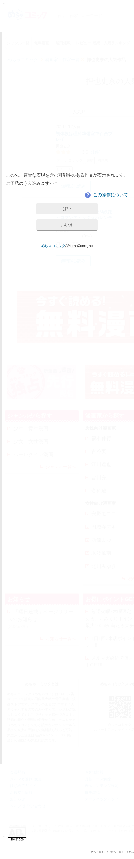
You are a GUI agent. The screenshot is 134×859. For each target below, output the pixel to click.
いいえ (67, 224)
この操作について (107, 194)
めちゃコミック (53, 246)
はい (67, 208)
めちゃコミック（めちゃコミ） (108, 852)
